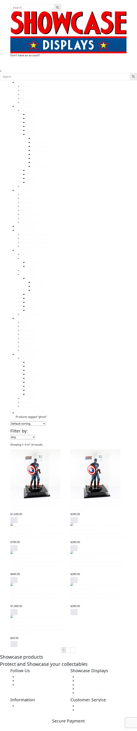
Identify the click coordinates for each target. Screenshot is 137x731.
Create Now (48, 55)
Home (19, 413)
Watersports (40, 166)
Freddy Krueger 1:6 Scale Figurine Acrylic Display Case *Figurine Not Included (96, 565)
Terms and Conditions (29, 706)
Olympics (37, 158)
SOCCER (26, 218)
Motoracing (39, 150)
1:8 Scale (37, 290)
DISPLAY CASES (25, 250)
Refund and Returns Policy (92, 689)
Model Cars (28, 274)
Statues (26, 346)
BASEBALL (27, 202)
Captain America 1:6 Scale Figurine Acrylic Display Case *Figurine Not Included (96, 505)
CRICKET (26, 206)
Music (25, 98)
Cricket (25, 86)
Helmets (26, 258)
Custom (31, 122)
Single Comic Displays (34, 234)
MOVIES (26, 210)
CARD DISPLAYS (25, 190)
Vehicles (31, 178)
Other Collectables (32, 314)
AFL (34, 138)
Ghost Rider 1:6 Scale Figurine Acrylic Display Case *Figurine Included (33, 597)
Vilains (30, 182)
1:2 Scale (31, 266)
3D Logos (27, 358)
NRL (34, 154)
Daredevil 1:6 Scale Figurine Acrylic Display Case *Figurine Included (37, 535)
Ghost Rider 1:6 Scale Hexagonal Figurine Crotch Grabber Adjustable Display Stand (37, 629)
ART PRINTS (23, 82)
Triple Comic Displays (34, 242)
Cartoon (31, 114)
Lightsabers (28, 270)
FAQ (78, 710)
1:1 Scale (31, 262)
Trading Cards (30, 350)
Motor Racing (29, 90)
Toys (29, 174)
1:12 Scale (38, 286)
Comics (31, 118)
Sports (30, 134)
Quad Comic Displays (34, 246)
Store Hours (83, 681)
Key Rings (27, 110)
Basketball (38, 142)
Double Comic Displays (35, 238)
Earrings (26, 186)
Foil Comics (28, 334)
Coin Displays (29, 398)
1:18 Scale (38, 282)
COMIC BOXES (25, 226)
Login (22, 62)
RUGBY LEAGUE (31, 214)
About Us (81, 677)
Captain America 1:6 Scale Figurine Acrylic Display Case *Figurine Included (36, 505)
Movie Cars (33, 298)
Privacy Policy (84, 693)
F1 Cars (31, 306)
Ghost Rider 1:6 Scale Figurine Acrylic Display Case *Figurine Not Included (96, 597)
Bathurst (31, 278)
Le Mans (31, 294)
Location (81, 685)
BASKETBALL (29, 198)
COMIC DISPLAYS (26, 230)
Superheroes (29, 102)
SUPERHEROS (29, 222)
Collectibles (23, 318)
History (31, 370)
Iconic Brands (40, 146)
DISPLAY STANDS (26, 354)
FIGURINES (28, 330)
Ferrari (30, 302)
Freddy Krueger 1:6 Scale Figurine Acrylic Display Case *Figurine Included (36, 565)
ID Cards (26, 402)
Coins (24, 322)
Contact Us (83, 706)
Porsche (31, 310)
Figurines (27, 254)
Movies (25, 94)
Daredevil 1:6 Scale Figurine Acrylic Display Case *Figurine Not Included (98, 535)
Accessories (23, 106)
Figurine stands (31, 406)
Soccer (36, 162)
